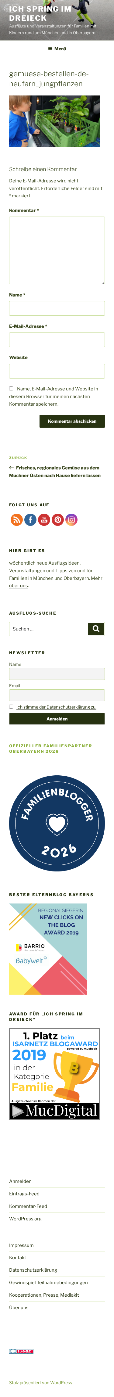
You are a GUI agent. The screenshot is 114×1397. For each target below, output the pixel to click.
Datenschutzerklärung (33, 1270)
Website (18, 357)
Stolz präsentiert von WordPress (40, 1382)
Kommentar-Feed (28, 1206)
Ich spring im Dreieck (40, 14)
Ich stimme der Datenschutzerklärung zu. (56, 706)
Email (14, 685)
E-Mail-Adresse (28, 326)
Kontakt (17, 1257)
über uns (18, 585)
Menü (60, 48)
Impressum (21, 1245)
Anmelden (20, 1181)
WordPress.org (25, 1219)
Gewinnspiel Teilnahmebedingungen (48, 1282)
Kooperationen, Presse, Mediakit (44, 1295)
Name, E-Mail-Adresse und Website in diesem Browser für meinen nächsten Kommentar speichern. (53, 396)
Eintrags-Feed (24, 1194)
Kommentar (24, 210)
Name (17, 295)
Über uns (19, 1307)
